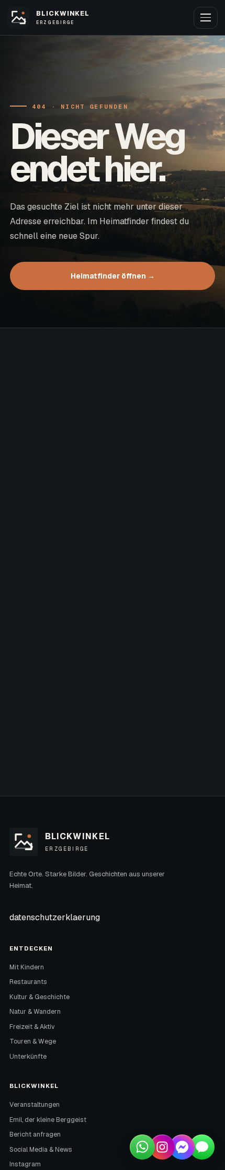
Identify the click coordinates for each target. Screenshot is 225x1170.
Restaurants (28, 982)
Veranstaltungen (34, 1105)
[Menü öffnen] (206, 18)
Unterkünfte (28, 1056)
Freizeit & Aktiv (32, 1027)
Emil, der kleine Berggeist (47, 1120)
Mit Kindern (26, 967)
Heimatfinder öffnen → (113, 276)
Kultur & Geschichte (39, 997)
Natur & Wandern (35, 1011)
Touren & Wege (32, 1041)
